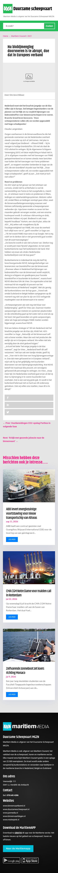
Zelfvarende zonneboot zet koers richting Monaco (25, 671)
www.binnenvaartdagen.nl (14, 816)
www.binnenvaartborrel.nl (14, 806)
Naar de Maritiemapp (18, 848)
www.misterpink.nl (11, 819)
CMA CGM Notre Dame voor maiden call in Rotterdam (28, 593)
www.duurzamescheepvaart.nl (16, 809)
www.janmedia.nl (10, 813)
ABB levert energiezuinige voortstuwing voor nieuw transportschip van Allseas (21, 513)
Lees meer (11, 539)
